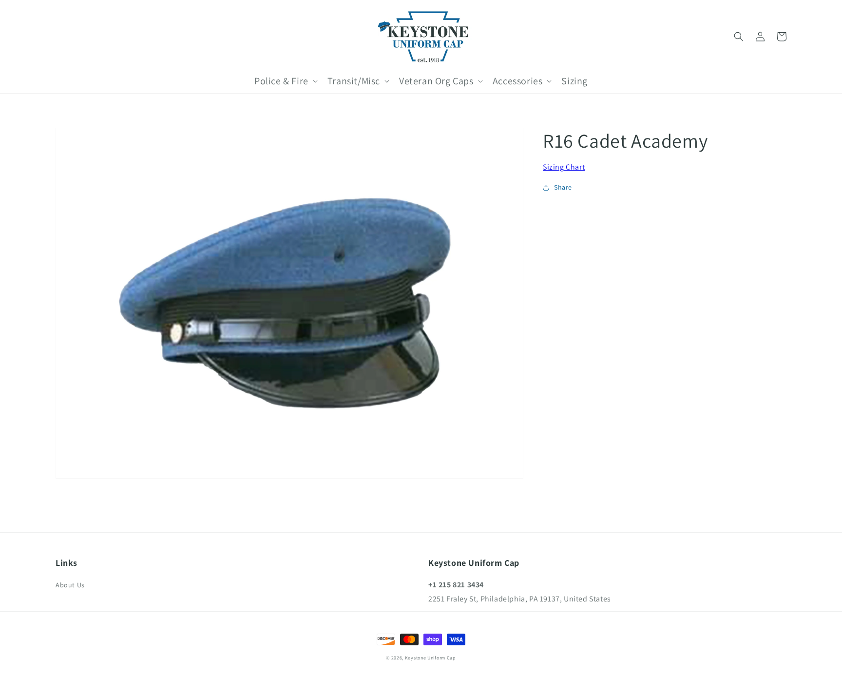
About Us (70, 584)
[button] (738, 36)
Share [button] (563, 187)
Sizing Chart (564, 167)
